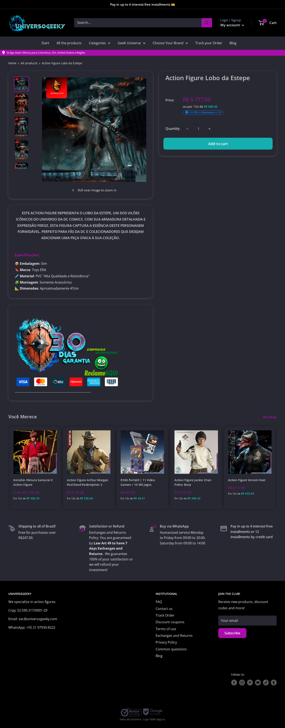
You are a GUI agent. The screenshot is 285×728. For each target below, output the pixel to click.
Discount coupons (170, 622)
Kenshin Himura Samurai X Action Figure (32, 482)
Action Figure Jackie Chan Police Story (193, 482)
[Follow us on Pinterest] (250, 682)
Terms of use (166, 629)
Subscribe (232, 633)
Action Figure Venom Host (247, 480)
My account (230, 25)
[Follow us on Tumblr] (274, 682)
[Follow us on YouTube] (258, 682)
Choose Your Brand (168, 43)
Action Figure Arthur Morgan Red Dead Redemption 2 (88, 482)
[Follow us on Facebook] (234, 682)
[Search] (207, 22)
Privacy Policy (166, 642)
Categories (97, 43)
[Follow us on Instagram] (242, 682)
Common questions (171, 649)
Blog (233, 43)
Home (12, 63)
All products (29, 63)
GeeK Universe (129, 43)
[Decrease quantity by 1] (187, 128)
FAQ (159, 601)
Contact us (164, 608)
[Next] (276, 468)
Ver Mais (270, 417)
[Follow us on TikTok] (266, 682)
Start (45, 43)
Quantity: (172, 128)
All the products (69, 43)
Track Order (165, 615)
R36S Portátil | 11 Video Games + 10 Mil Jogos (138, 482)
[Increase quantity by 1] (209, 128)
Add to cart (218, 143)
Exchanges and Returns (174, 635)
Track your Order (208, 43)
